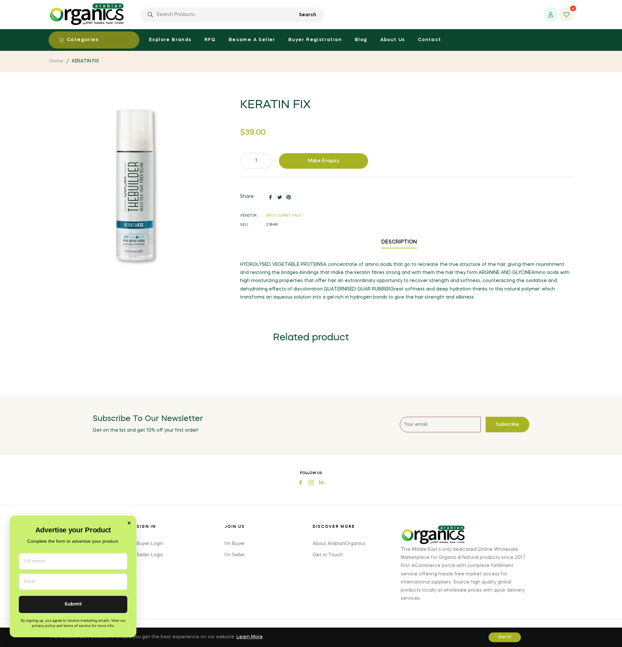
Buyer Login (150, 543)
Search (307, 15)
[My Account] (551, 14)
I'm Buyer (235, 543)
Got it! (504, 637)
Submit (73, 604)
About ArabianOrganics (339, 543)
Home (56, 61)
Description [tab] (399, 242)
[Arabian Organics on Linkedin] (321, 482)
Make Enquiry (323, 161)
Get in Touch (328, 555)
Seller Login (150, 555)
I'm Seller (235, 555)
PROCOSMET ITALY (283, 216)
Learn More (249, 637)
